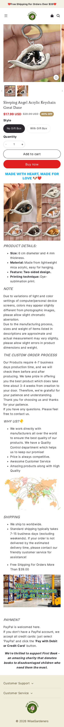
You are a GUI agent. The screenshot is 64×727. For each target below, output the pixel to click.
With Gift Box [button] (38, 128)
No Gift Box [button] (14, 128)
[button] (5, 15)
